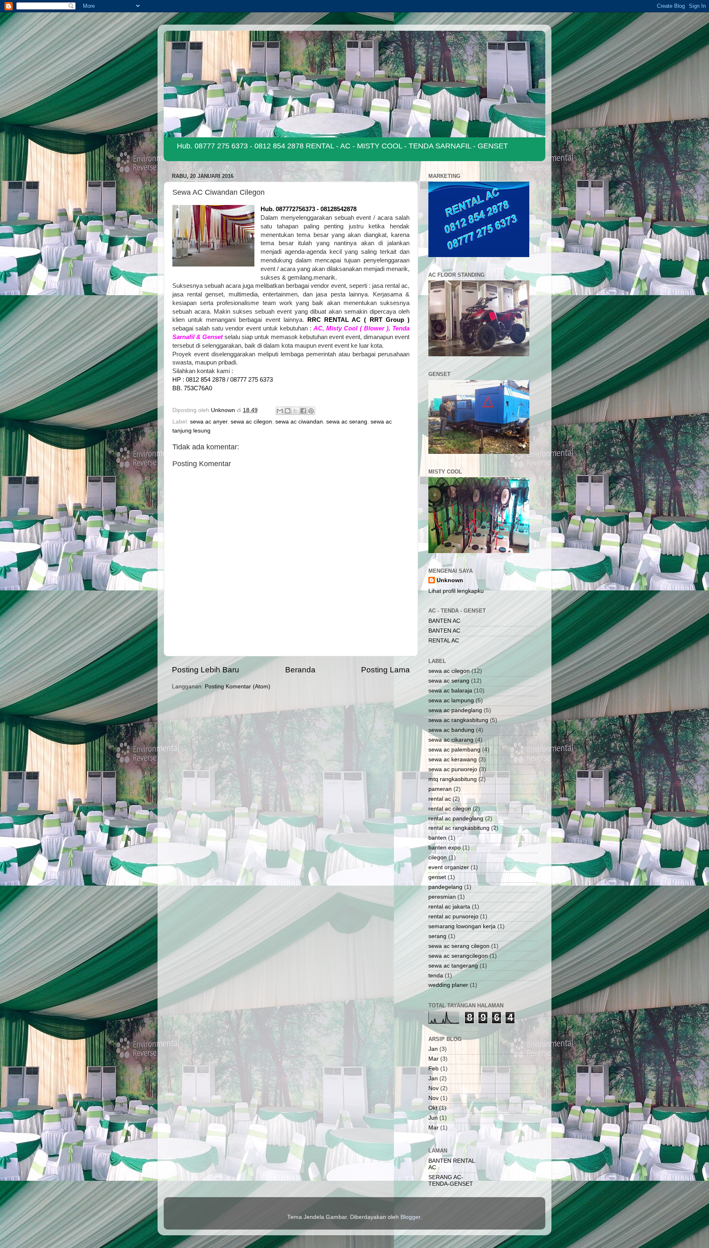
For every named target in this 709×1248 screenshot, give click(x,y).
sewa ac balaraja (450, 691)
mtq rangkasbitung (452, 779)
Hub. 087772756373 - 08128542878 (309, 209)
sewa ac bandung (451, 730)
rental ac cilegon (449, 809)
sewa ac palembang (454, 750)
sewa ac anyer (208, 422)
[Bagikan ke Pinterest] (311, 411)
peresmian (442, 897)
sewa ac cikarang (450, 740)
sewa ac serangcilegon (458, 956)
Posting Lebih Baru (205, 669)
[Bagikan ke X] (295, 411)
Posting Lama (385, 669)
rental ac (439, 799)
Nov (433, 1088)
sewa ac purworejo (452, 769)
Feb (433, 1069)
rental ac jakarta (449, 907)
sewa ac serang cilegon (458, 946)
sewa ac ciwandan (299, 422)
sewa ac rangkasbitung (458, 720)
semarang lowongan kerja (462, 926)
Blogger (410, 1217)
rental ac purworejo (453, 916)
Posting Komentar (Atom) (237, 686)
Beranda (300, 669)
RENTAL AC (443, 641)
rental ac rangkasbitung (458, 828)
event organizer (448, 867)
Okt (432, 1108)
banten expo (444, 848)
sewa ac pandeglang (455, 710)
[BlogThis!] (288, 411)
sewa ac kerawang (452, 759)
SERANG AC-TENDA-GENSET (450, 1180)
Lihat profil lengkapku (456, 591)
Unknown (450, 580)
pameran (440, 789)
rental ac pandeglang (455, 818)
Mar (433, 1059)
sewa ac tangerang (453, 966)
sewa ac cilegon (251, 422)
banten (437, 838)
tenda (435, 975)
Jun (433, 1118)
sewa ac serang (346, 422)
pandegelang (445, 887)
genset (437, 877)
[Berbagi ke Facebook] (303, 411)
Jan (433, 1049)
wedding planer (448, 985)
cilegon (437, 857)
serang (437, 936)
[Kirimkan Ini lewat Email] (280, 411)
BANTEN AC (444, 621)
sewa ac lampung (451, 700)
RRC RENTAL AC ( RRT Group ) (358, 320)
